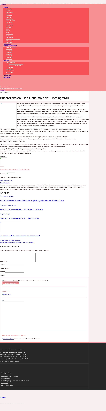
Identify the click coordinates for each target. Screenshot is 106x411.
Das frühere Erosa (11, 47)
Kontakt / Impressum (7, 385)
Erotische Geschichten (10, 45)
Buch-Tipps (9, 15)
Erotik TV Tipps (10, 20)
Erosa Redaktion (5, 183)
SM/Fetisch (9, 27)
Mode (7, 29)
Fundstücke (9, 34)
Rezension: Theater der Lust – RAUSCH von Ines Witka (21, 209)
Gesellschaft (9, 24)
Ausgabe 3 (9, 52)
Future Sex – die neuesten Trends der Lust (15, 169)
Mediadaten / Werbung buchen (10, 376)
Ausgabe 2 (9, 50)
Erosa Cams (7, 77)
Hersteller (8, 35)
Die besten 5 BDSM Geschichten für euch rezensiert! (20, 236)
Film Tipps (9, 22)
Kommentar (4, 261)
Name (2, 265)
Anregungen (9, 12)
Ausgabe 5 (9, 55)
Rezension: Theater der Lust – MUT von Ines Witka (19, 218)
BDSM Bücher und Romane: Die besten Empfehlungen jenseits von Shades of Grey (32, 201)
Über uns (6, 60)
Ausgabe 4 (9, 54)
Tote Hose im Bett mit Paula (10, 240)
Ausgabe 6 (9, 57)
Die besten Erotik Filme (15, 65)
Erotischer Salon (11, 62)
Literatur (8, 17)
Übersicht (8, 8)
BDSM (7, 14)
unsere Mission (10, 70)
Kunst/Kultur (9, 25)
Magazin (6, 7)
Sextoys (8, 10)
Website (2, 271)
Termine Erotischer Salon (16, 64)
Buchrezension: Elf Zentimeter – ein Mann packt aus (17, 242)
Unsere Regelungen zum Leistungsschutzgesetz (15, 381)
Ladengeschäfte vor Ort (13, 39)
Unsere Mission (5, 378)
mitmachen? (9, 72)
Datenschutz (4, 383)
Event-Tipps (9, 19)
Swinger (8, 30)
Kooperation (9, 69)
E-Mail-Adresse (5, 268)
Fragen (11, 67)
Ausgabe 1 (9, 49)
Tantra (7, 32)
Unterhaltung (9, 37)
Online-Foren (9, 40)
